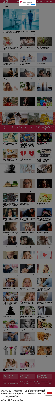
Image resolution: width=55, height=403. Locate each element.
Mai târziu (28, 4)
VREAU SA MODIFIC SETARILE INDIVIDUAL (48, 395)
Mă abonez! (33, 4)
